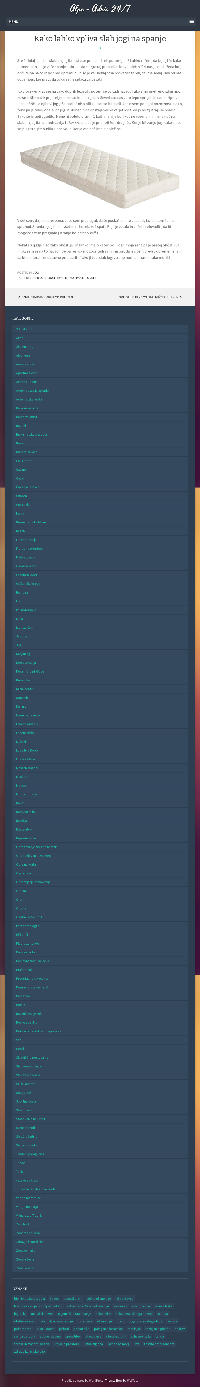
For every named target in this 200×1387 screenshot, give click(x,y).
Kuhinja (21, 706)
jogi (52, 278)
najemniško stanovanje (74, 1313)
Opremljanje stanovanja (33, 882)
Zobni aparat (25, 1268)
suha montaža (141, 1336)
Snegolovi (23, 1092)
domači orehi (72, 1298)
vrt (137, 1344)
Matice (21, 785)
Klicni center (25, 689)
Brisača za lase (27, 452)
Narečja (21, 820)
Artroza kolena (27, 382)
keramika (120, 1306)
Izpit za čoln (24, 627)
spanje (92, 278)
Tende (20, 1163)
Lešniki (21, 741)
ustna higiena (93, 1344)
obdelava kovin (25, 1321)
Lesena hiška (25, 733)
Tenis (20, 1171)
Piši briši (22, 934)
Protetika (23, 996)
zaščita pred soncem (159, 1344)
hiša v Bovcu (124, 1298)
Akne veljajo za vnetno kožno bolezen (149, 297)
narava (163, 1313)
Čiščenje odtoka (27, 487)
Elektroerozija (26, 539)
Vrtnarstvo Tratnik (29, 1215)
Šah (18, 1040)
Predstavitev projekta (32, 978)
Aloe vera (23, 355)
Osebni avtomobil (29, 917)
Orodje (21, 908)
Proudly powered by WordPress (82, 1380)
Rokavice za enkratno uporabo (38, 1031)
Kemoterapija (26, 662)
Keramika (23, 680)
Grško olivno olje (28, 583)
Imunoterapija (26, 610)
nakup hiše (103, 1313)
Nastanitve (24, 829)
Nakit (19, 803)
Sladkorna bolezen (29, 1066)
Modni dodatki (26, 794)
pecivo (172, 1321)
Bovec (20, 443)
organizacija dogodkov (145, 1321)
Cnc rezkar (24, 504)
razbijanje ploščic (157, 1329)
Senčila (21, 1048)
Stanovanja (24, 1110)
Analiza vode (25, 364)
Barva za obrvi (26, 417)
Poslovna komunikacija (32, 961)
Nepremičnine (26, 838)
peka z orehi (23, 1329)
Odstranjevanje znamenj (33, 855)
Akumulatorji (25, 346)
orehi (120, 1321)
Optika (21, 891)
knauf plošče (141, 1306)
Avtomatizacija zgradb (32, 390)
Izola (19, 618)
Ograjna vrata (26, 864)
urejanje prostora (66, 1344)
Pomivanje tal (26, 952)
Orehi (20, 899)
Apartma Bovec (27, 373)
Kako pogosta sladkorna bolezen (47, 297)
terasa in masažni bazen (31, 1344)
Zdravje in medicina (30, 1242)
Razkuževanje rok (29, 1013)
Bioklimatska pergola (31, 434)
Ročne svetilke (27, 1022)
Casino (21, 469)
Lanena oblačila (27, 724)
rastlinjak (134, 1329)
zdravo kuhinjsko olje (29, 1351)
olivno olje (104, 1321)
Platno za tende (27, 943)
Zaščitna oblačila (28, 1233)
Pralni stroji (24, 969)
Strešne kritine (27, 1136)
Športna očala (26, 1101)
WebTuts (132, 1380)
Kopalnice (23, 697)
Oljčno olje (23, 873)
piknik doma (45, 1329)
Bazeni (21, 425)
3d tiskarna (24, 329)
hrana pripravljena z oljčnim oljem (38, 1306)
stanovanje (93, 1336)
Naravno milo (25, 812)
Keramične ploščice (30, 671)
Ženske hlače (25, 1250)
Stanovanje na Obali (30, 1119)
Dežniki (21, 531)
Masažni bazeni (27, 768)
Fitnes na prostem (29, 548)
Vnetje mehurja (27, 1206)
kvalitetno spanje (71, 278)
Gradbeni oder (26, 575)
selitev (180, 1329)
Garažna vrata (26, 566)
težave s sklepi (27, 1180)
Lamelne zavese (28, 715)
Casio (20, 478)
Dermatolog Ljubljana (31, 522)
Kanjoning (23, 654)
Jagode (21, 636)
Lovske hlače (25, 759)
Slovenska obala (28, 1075)
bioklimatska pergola (29, 1298)
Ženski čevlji (25, 1259)
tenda (159, 1336)
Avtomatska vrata (29, 399)
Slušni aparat (25, 1084)
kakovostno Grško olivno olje (88, 1306)
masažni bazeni (42, 1313)
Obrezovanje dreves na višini (37, 847)
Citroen (21, 496)
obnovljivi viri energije (57, 1321)
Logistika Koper (27, 750)
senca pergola (24, 1336)
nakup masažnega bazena (134, 1313)
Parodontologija (27, 926)
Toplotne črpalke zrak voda (36, 1189)
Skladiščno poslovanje (32, 1057)
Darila (20, 513)
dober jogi (38, 278)
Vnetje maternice (28, 1198)
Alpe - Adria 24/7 (100, 9)
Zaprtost (22, 1224)
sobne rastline (50, 1336)
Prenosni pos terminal (32, 987)
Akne (19, 338)
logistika (20, 1313)
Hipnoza (22, 592)
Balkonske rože (27, 408)
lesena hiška (163, 1306)
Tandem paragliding (30, 1154)
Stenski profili (26, 1127)
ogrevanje (85, 1321)
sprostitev (73, 1336)
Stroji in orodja (26, 1145)
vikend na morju (119, 1344)
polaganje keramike (108, 1329)
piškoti (64, 1329)
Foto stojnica (25, 557)
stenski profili (116, 1336)
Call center (24, 461)
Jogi (36, 273)
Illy (18, 601)
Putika (20, 1005)
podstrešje (81, 1329)
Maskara (22, 776)
